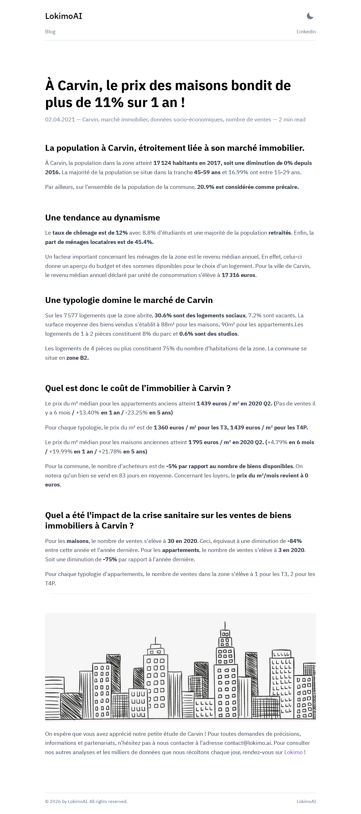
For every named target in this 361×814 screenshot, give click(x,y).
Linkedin (306, 31)
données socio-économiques (186, 119)
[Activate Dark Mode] (310, 15)
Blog (50, 31)
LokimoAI (306, 801)
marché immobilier (124, 119)
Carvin (90, 119)
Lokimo (293, 752)
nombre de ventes (248, 119)
